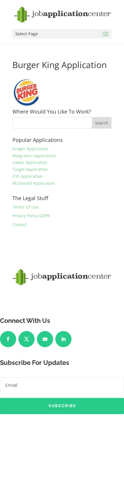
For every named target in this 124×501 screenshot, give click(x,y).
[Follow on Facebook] (8, 339)
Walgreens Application (34, 155)
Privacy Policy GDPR (31, 215)
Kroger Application (30, 148)
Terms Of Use (25, 207)
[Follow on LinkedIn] (63, 339)
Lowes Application (29, 162)
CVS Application (27, 176)
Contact (19, 224)
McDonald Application (33, 183)
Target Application (30, 169)
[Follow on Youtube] (45, 339)
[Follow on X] (26, 339)
